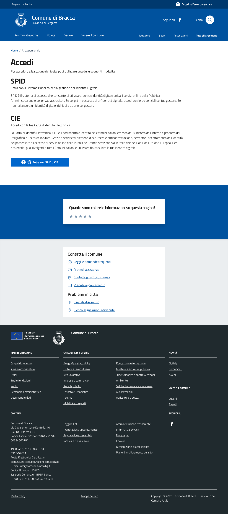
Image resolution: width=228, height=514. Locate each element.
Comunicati (175, 369)
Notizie (173, 363)
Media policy (18, 496)
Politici (14, 386)
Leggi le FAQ (70, 424)
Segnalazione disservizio (77, 435)
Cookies (120, 441)
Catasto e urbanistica (75, 392)
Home (14, 50)
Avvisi (172, 375)
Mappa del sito (89, 496)
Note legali (122, 435)
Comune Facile (159, 500)
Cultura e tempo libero (76, 369)
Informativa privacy (127, 429)
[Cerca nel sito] (210, 19)
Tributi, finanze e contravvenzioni (135, 375)
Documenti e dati (21, 397)
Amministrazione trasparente (133, 424)
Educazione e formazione (131, 363)
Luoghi (173, 398)
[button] (194, 4)
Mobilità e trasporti (74, 403)
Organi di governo (21, 363)
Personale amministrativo (26, 392)
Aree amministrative (23, 369)
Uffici (14, 375)
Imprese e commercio (76, 380)
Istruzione (145, 35)
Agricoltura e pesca (127, 397)
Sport (162, 35)
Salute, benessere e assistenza (134, 386)
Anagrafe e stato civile (76, 363)
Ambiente (122, 380)
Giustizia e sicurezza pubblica (133, 369)
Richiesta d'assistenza (76, 441)
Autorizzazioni (124, 392)
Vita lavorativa (72, 375)
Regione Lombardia (22, 4)
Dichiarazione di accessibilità (132, 447)
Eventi (173, 404)
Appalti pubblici (72, 386)
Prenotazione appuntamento (80, 429)
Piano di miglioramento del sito (134, 452)
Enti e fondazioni (20, 380)
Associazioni (181, 35)
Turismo (67, 397)
